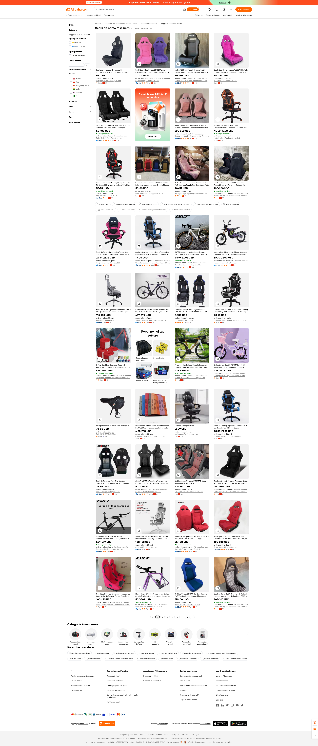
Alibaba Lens (83, 724)
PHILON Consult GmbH (184, 320)
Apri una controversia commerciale (193, 685)
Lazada (159, 735)
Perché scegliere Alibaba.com (82, 676)
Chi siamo (75, 671)
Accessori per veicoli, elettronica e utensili (120, 23)
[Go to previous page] (152, 617)
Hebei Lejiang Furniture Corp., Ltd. (227, 138)
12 (187, 617)
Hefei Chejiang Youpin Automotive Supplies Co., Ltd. (231, 195)
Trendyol (185, 735)
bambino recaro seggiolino (80, 653)
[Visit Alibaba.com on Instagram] (232, 705)
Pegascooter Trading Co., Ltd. (225, 263)
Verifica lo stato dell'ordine (226, 685)
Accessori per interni (149, 23)
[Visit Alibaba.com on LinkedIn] (222, 705)
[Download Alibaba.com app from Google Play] (238, 723)
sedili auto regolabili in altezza (236, 659)
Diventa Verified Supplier (225, 690)
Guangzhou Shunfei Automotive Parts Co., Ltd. (113, 378)
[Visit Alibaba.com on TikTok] (242, 705)
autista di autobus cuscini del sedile (120, 659)
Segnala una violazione (188, 700)
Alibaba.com (205, 724)
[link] (315, 722)
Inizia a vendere (222, 681)
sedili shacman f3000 (149, 204)
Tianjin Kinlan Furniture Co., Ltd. (108, 263)
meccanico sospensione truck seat (154, 210)
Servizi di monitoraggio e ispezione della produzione (122, 696)
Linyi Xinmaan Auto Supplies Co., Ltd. (149, 193)
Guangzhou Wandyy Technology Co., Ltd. (229, 376)
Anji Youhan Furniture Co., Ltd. (186, 434)
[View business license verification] (181, 742)
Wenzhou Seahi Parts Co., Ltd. (225, 81)
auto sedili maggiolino (147, 659)
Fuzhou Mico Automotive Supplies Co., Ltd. (191, 81)
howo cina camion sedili (192, 653)
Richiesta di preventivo (152, 681)
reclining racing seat (211, 659)
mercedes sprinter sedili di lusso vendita (222, 653)
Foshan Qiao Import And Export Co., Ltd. (229, 436)
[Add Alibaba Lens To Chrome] (107, 723)
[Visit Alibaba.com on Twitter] (227, 705)
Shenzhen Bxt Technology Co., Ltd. (188, 265)
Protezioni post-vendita (116, 690)
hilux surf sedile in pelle (169, 653)
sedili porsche (104, 204)
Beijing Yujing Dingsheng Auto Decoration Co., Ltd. (192, 193)
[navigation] (79, 320)
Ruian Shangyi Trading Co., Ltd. (147, 81)
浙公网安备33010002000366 (199, 742)
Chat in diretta (185, 681)
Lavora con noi (76, 690)
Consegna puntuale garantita (118, 685)
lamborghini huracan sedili (125, 204)
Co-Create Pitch (77, 681)
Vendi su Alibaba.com (224, 676)
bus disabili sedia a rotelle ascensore (177, 204)
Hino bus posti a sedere (182, 210)
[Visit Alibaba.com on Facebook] (217, 705)
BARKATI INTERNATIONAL (106, 434)
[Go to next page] (192, 617)
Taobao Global (169, 735)
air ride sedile (76, 659)
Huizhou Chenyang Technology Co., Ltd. (190, 378)
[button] (184, 9)
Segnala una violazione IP (189, 695)
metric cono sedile (128, 210)
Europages (195, 735)
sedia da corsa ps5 (232, 204)
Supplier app (163, 724)
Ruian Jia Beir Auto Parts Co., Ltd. (108, 138)
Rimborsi (183, 690)
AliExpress (124, 735)
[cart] (217, 10)
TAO (178, 735)
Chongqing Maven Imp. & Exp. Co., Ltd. (150, 436)
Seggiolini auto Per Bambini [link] (171, 23)
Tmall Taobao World (146, 735)
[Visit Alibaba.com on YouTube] (237, 705)
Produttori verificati (150, 676)
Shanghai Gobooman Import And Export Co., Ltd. (152, 263)
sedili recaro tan (103, 653)
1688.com (133, 735)
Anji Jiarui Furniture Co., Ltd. (107, 320)
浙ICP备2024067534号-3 (222, 742)
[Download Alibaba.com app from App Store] (220, 723)
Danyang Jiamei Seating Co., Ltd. (108, 81)
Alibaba (98, 23)
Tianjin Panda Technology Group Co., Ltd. (151, 320)
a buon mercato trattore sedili (207, 204)
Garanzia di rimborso (115, 681)
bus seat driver (167, 659)
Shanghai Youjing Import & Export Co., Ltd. (230, 320)
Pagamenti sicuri (113, 676)
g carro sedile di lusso (106, 210)
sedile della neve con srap (125, 653)
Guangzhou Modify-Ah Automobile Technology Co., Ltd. (192, 136)
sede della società (147, 653)
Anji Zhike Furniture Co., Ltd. (107, 195)
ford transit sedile (94, 659)
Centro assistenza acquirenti (191, 676)
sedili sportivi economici (188, 659)
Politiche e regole (113, 702)
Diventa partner (222, 695)
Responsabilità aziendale (80, 685)
